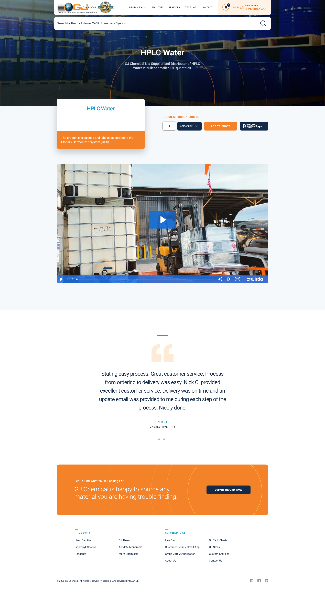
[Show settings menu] (228, 279)
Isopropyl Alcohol (85, 547)
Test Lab (191, 7)
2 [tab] (165, 439)
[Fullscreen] (237, 279)
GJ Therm (125, 540)
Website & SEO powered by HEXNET (119, 581)
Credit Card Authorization (180, 553)
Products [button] (136, 7)
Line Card (170, 540)
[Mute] (219, 279)
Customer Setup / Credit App (182, 547)
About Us (158, 7)
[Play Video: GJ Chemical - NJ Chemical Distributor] (162, 220)
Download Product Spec (252, 126)
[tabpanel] (162, 381)
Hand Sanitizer (83, 540)
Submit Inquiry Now (228, 490)
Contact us (215, 560)
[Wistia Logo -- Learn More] (255, 279)
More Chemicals (128, 553)
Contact (207, 7)
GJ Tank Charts (218, 540)
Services (174, 7)
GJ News (214, 547)
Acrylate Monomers (130, 547)
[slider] (145, 279)
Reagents (80, 553)
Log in (236, 7)
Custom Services (219, 553)
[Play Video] (61, 279)
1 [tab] (160, 439)
